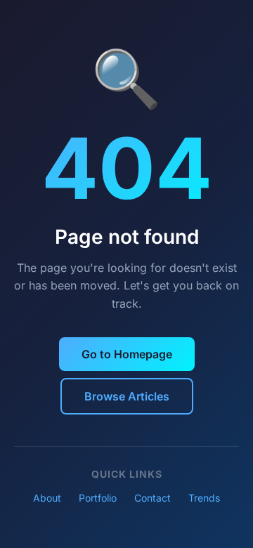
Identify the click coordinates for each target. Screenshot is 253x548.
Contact (152, 498)
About (47, 498)
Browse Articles (126, 396)
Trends (204, 498)
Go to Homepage (127, 354)
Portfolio (98, 498)
